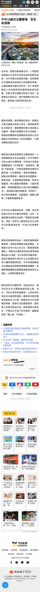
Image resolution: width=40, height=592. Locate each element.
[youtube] (28, 562)
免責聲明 (14, 550)
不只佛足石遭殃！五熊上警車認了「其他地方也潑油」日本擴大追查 (7, 485)
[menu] (38, 6)
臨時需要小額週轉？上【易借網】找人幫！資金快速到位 (29, 524)
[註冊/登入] (37, 2)
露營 (5, 394)
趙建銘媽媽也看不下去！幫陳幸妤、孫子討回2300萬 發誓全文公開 (20, 485)
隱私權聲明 (23, 550)
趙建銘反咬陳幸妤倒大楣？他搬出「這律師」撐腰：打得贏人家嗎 (20, 445)
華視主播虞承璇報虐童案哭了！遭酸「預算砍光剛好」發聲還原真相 (32, 445)
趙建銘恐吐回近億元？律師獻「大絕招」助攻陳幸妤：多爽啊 (7, 428)
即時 (21, 6)
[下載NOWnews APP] (28, 2)
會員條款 (11, 554)
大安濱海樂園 (32, 394)
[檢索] (32, 2)
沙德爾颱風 (6, 5)
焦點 (15, 6)
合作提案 (29, 554)
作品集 (31, 369)
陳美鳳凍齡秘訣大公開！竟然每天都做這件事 (32, 428)
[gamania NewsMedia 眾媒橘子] (20, 572)
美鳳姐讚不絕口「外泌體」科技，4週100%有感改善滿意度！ (32, 485)
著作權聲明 (34, 550)
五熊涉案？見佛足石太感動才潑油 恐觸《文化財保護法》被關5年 (20, 428)
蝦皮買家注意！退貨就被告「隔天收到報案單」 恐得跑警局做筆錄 (10, 468)
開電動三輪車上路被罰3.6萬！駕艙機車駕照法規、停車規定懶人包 (32, 502)
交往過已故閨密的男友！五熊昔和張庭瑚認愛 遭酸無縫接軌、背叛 (20, 502)
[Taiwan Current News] (23, 2)
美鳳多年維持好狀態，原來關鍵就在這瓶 (29, 468)
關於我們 (20, 554)
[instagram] (16, 562)
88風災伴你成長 (24, 10)
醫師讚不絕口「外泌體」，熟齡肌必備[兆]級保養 (7, 503)
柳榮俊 (6, 27)
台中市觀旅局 (17, 394)
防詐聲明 (5, 550)
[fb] (11, 562)
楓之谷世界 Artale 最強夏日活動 (7, 446)
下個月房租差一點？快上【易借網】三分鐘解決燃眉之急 (10, 524)
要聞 (26, 6)
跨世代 (37, 10)
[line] (22, 562)
